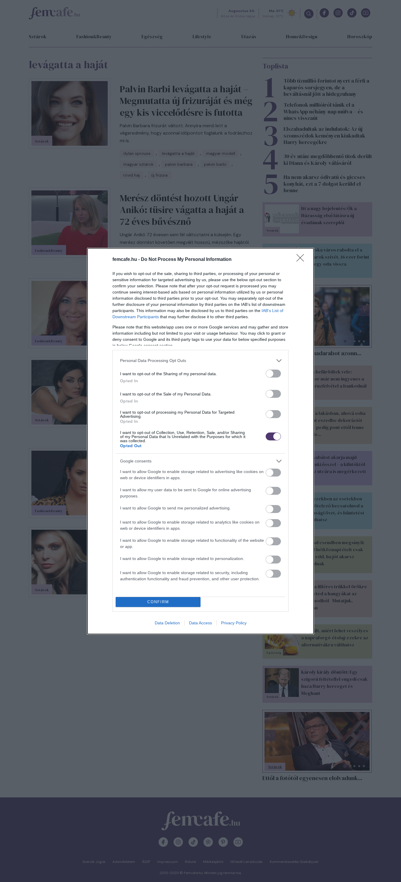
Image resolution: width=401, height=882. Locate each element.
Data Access (200, 623)
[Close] (302, 259)
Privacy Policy (234, 623)
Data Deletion (167, 623)
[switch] (273, 374)
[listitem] (200, 361)
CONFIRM (158, 602)
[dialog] (200, 441)
